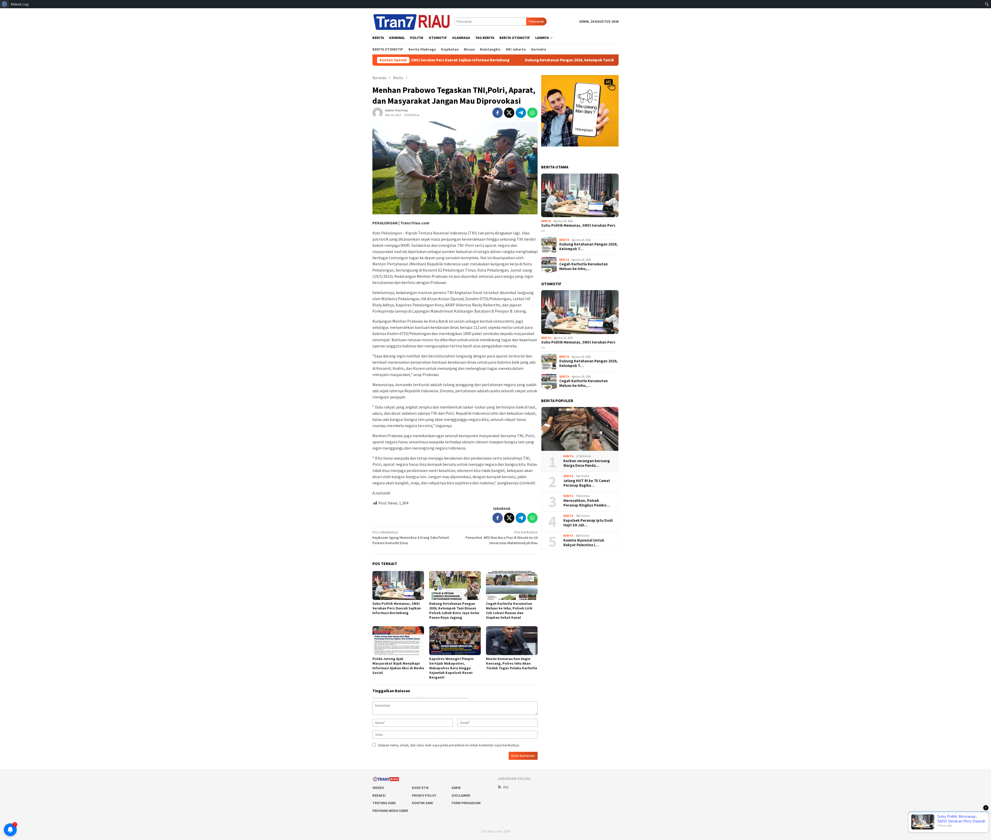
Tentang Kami (384, 803)
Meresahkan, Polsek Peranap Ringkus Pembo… (586, 503)
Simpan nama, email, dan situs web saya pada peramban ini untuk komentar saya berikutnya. (449, 745)
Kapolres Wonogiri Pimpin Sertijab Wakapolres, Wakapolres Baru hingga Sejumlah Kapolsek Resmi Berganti (451, 668)
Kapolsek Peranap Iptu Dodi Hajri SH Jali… (588, 523)
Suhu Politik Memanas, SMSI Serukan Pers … (578, 228)
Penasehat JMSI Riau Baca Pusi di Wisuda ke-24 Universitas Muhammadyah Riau (502, 537)
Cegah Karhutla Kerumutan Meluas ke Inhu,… (583, 266)
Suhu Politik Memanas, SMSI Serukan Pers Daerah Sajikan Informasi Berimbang (396, 608)
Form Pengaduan (466, 803)
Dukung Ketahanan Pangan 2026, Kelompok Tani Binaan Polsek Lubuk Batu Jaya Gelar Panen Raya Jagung (559, 60)
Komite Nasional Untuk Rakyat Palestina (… (583, 543)
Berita (546, 221)
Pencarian (536, 21)
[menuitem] (4, 4)
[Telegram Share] (521, 113)
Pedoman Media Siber (390, 811)
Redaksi (379, 795)
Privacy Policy (424, 795)
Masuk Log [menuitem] (19, 4)
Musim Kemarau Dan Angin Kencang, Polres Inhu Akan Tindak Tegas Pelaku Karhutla (511, 663)
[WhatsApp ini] (532, 113)
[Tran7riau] (413, 21)
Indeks (378, 788)
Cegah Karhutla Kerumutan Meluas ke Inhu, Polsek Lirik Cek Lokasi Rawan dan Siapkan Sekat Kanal (509, 610)
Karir (456, 788)
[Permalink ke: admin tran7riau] (377, 112)
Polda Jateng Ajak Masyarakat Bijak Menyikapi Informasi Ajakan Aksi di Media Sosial (398, 665)
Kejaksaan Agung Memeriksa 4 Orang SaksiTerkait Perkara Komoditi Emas (410, 537)
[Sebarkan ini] (497, 113)
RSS (505, 787)
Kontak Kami (422, 803)
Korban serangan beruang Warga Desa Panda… (586, 463)
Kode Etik (420, 788)
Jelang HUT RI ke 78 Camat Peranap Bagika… (586, 483)
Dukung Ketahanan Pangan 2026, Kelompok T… (588, 246)
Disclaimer (461, 795)
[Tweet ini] (509, 113)
